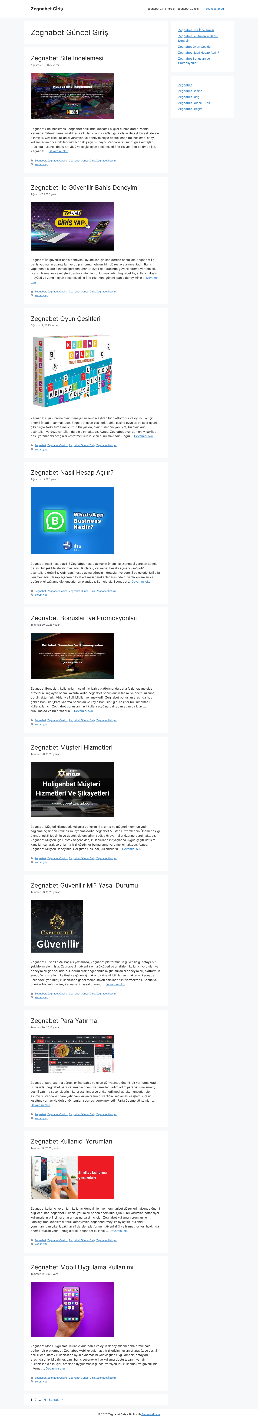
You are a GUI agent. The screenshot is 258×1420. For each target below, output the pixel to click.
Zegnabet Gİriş (47, 8)
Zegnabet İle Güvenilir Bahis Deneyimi (85, 187)
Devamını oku (58, 151)
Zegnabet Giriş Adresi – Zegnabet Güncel (173, 8)
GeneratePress (150, 1414)
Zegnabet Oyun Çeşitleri (65, 318)
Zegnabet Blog (215, 8)
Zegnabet (40, 160)
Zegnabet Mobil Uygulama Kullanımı (82, 1267)
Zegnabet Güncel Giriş (82, 160)
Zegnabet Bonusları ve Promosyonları (84, 618)
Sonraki (56, 1399)
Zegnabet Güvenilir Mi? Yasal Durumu (84, 885)
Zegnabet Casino (57, 160)
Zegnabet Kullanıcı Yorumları (71, 1141)
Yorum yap (41, 164)
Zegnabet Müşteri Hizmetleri (72, 747)
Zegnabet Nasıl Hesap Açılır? (72, 472)
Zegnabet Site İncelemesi (67, 58)
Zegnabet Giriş (188, 97)
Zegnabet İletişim (106, 160)
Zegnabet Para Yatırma (64, 1020)
